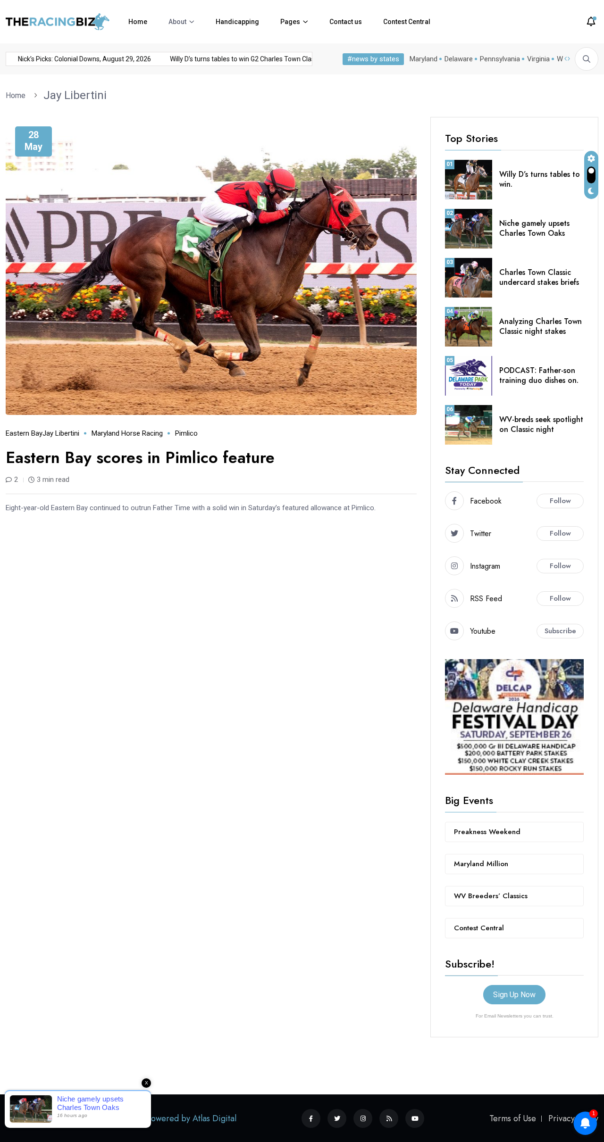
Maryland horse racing (127, 433)
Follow (560, 501)
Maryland (423, 59)
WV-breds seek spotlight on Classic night (541, 424)
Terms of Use (512, 1118)
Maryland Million (481, 864)
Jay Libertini (75, 95)
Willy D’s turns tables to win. (539, 179)
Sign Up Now (514, 994)
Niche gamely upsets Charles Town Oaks (534, 228)
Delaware (459, 59)
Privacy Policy (573, 1118)
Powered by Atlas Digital (191, 1118)
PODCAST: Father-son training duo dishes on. (539, 375)
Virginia (538, 59)
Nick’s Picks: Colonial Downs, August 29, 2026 (223, 59)
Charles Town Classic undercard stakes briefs (539, 277)
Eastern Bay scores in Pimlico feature (140, 457)
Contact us (345, 21)
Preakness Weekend (487, 832)
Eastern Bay (24, 433)
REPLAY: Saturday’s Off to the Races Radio (74, 59)
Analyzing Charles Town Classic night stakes (540, 326)
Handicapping (237, 21)
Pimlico (186, 433)
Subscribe (560, 631)
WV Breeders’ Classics (491, 896)
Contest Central (406, 21)
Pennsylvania (500, 59)
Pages (290, 21)
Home (137, 21)
